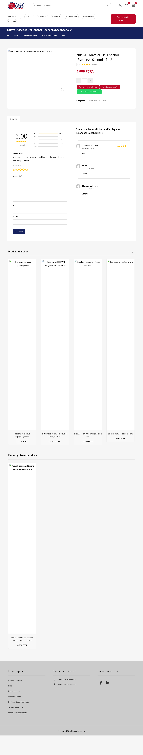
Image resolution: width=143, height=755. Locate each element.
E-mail (15, 216)
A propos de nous (15, 680)
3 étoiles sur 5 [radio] (20, 169)
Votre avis (17, 176)
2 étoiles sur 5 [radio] (17, 169)
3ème (91, 101)
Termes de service (15, 707)
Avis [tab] (13, 119)
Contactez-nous (14, 697)
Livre (95, 101)
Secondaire (102, 101)
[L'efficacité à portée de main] (16, 5)
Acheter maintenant (89, 87)
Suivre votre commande (17, 713)
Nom (15, 206)
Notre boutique (14, 691)
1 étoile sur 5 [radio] (14, 169)
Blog (10, 686)
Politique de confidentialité (18, 702)
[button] (108, 6)
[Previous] (128, 252)
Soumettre (19, 231)
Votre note (17, 165)
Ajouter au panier (111, 87)
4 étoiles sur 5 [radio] (23, 169)
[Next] (132, 252)
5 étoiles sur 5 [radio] (26, 169)
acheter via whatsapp (91, 91)
